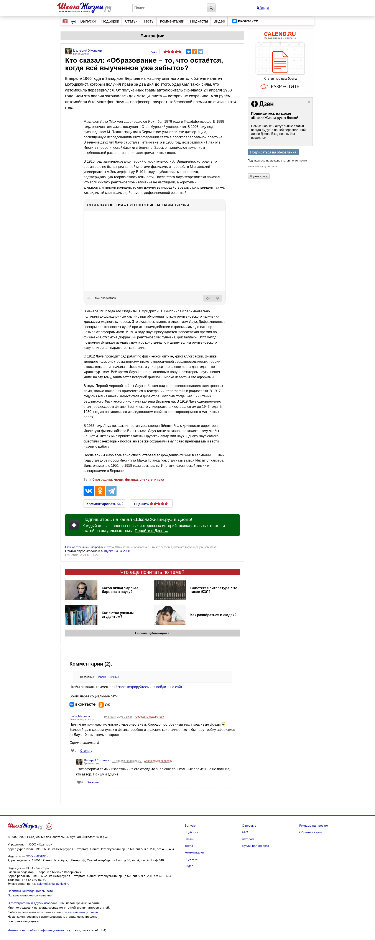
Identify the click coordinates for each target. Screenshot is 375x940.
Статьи (131, 21)
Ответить (86, 750)
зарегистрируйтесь (133, 687)
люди (118, 479)
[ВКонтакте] (188, 51)
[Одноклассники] (194, 51)
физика (131, 479)
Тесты (148, 21)
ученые (146, 479)
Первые (102, 677)
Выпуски (88, 21)
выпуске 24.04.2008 (115, 551)
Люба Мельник (79, 716)
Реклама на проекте (313, 825)
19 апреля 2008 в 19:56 (118, 716)
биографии (102, 479)
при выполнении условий (80, 912)
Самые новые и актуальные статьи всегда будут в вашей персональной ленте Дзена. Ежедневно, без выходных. (278, 131)
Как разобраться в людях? (213, 615)
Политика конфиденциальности (30, 891)
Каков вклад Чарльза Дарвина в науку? (120, 590)
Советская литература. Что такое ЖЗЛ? (213, 590)
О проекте (249, 825)
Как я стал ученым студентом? (118, 615)
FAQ (245, 832)
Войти (264, 8)
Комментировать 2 (104, 503)
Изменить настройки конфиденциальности (38, 930)
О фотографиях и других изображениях (36, 903)
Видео (219, 21)
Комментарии (172, 21)
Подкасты (199, 21)
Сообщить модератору (149, 716)
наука (159, 479)
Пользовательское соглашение (30, 895)
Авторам (248, 839)
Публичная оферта (255, 845)
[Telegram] (200, 51)
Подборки (110, 21)
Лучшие (114, 677)
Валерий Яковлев (96, 760)
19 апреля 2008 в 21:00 (127, 760)
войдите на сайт (169, 687)
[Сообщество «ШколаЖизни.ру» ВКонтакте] (245, 21)
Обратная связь (310, 832)
